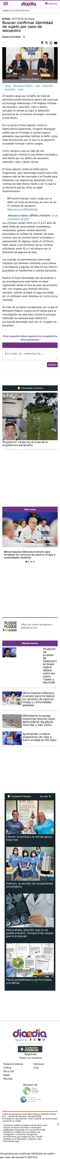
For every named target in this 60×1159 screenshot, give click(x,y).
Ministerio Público (23, 85)
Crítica (7, 1067)
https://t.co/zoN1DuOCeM (22, 209)
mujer (8, 85)
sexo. (21, 89)
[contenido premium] (30, 1048)
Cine (36, 1067)
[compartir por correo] (55, 42)
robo (37, 85)
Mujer (6, 1074)
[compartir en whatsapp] (51, 42)
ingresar (53, 3)
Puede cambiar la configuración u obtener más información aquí (22, 1138)
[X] (34, 1039)
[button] (6, 538)
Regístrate (30, 1054)
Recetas (8, 1078)
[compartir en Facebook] (42, 42)
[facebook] (30, 1039)
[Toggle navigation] (5, 3)
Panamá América (13, 1063)
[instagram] (44, 1039)
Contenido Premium (32, 388)
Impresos (38, 1063)
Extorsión (48, 85)
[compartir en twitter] (46, 42)
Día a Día (8, 1071)
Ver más (44, 796)
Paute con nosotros (30, 1057)
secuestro (10, 89)
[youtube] (39, 1039)
